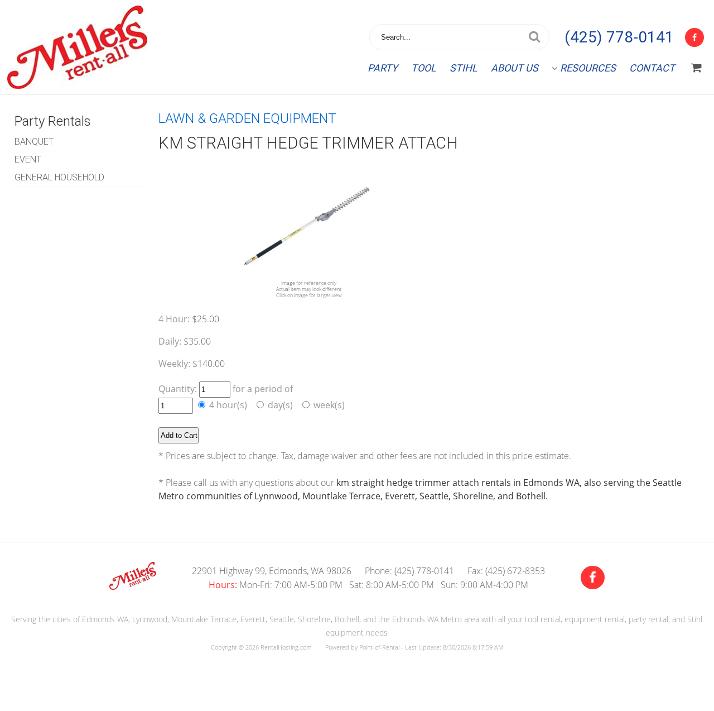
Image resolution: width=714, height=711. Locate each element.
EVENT (28, 159)
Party (383, 68)
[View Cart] (696, 68)
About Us (514, 68)
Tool (423, 68)
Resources (588, 68)
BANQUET (34, 141)
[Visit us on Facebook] (593, 577)
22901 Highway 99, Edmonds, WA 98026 (271, 571)
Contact (652, 68)
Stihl (463, 68)
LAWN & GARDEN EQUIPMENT (247, 118)
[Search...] (534, 37)
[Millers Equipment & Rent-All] (132, 586)
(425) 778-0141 (619, 37)
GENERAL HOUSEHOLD (59, 177)
